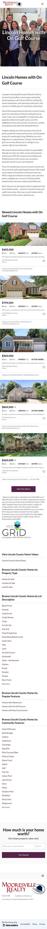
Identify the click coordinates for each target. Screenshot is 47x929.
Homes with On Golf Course (13, 706)
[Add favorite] (44, 261)
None (4, 783)
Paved (4, 668)
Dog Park (6, 748)
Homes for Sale (8, 579)
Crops (4, 621)
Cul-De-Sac (6, 625)
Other (4, 787)
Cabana (5, 737)
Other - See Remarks (10, 660)
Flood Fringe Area (9, 633)
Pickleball (6, 795)
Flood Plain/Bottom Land (12, 637)
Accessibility (25, 924)
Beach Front (7, 605)
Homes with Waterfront (12, 702)
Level (4, 648)
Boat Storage (7, 733)
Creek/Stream (7, 617)
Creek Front (7, 613)
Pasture (5, 664)
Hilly (4, 645)
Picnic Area (6, 799)
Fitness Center (8, 756)
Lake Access (7, 780)
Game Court (7, 760)
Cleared (5, 609)
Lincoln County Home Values (14, 560)
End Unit (5, 629)
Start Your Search (23, 489)
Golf (4, 768)
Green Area (6, 641)
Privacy (42, 924)
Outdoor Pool (7, 791)
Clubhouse (6, 741)
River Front (6, 680)
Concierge (6, 744)
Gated (4, 764)
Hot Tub (5, 772)
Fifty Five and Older (10, 752)
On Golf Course (8, 652)
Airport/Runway (9, 729)
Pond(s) (5, 672)
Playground (7, 803)
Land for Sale (7, 587)
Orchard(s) (6, 656)
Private (5, 676)
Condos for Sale (8, 583)
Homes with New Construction (15, 710)
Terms (34, 924)
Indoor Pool (7, 776)
